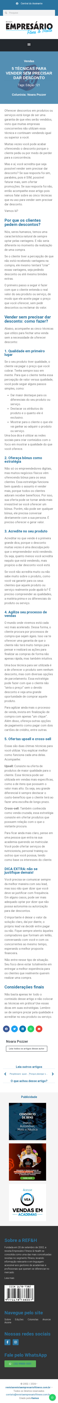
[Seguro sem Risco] (27, 1139)
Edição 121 (33, 85)
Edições (19, 1319)
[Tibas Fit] (27, 1179)
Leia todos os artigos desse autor (26, 1048)
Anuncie (47, 1319)
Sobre (7, 1319)
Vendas (29, 61)
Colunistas (33, 1319)
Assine (7, 1322)
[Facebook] (7, 1342)
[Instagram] (16, 1342)
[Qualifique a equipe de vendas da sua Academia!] (27, 1220)
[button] (29, 44)
